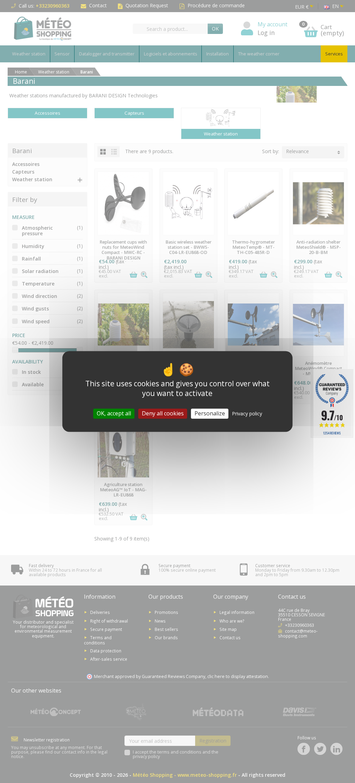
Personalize (209, 413)
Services (334, 54)
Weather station (28, 54)
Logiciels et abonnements (170, 54)
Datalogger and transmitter (107, 54)
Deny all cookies (163, 413)
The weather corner (258, 54)
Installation (217, 54)
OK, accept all (114, 413)
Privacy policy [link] (247, 413)
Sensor (62, 54)
